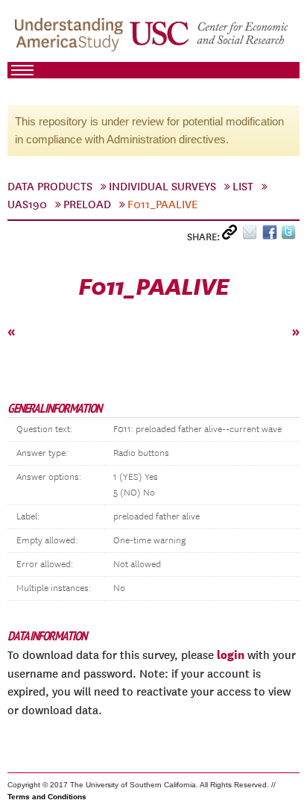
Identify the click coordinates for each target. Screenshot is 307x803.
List (242, 186)
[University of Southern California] (209, 38)
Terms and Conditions (46, 797)
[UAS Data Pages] (71, 38)
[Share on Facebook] (271, 235)
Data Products (49, 186)
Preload (87, 204)
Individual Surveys (162, 186)
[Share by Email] (252, 235)
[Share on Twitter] (290, 235)
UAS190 (27, 204)
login (230, 654)
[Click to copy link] (232, 235)
